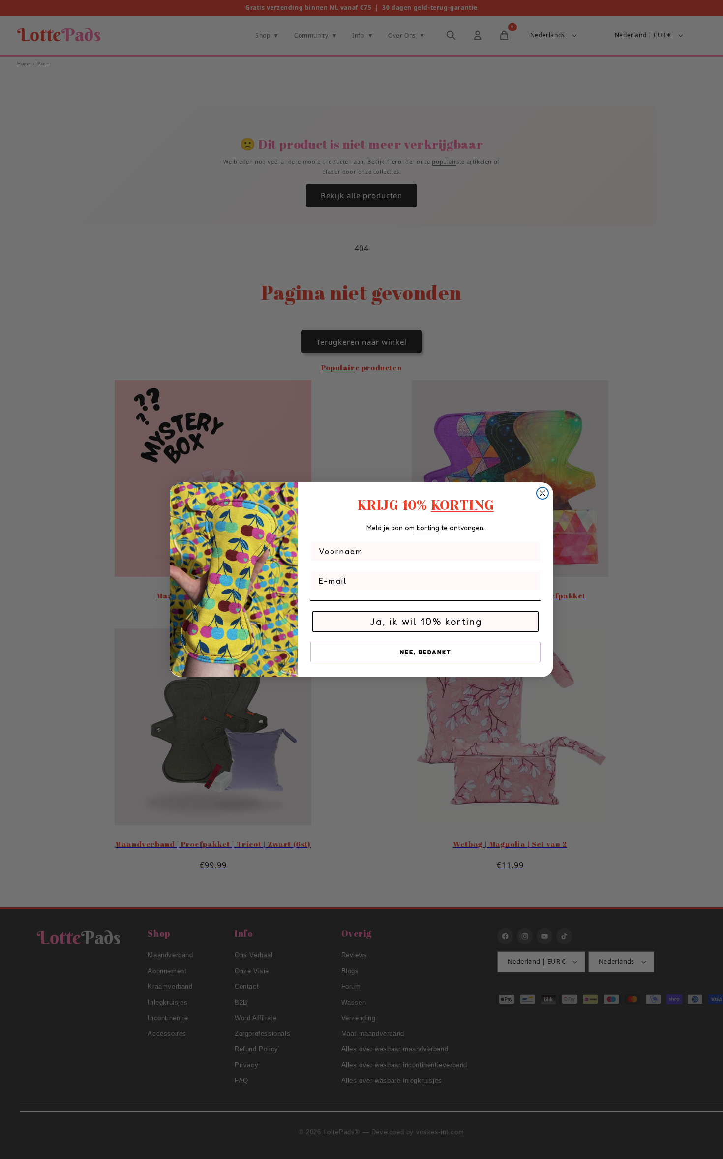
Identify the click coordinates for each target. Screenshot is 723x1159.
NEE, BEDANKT (426, 651)
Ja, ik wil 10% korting (425, 621)
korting (428, 527)
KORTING (462, 505)
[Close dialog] (542, 493)
